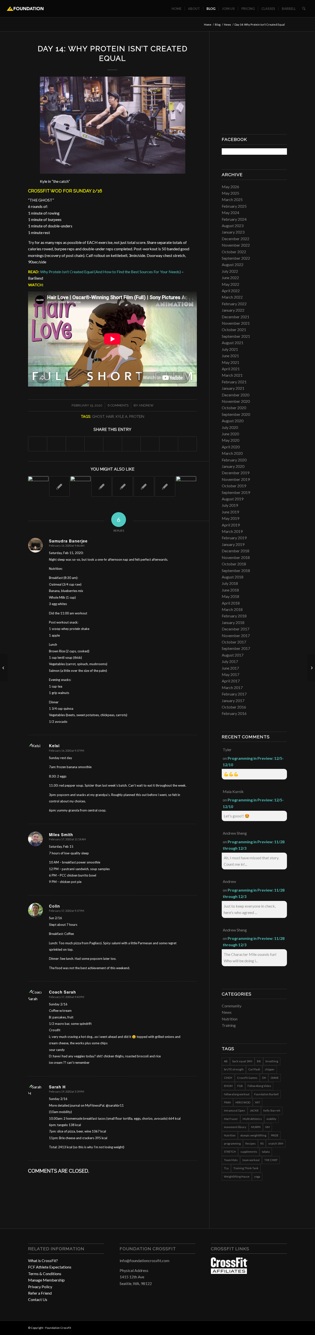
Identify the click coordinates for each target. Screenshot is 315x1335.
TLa (226, 1168)
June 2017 (230, 668)
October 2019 (234, 485)
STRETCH (230, 1151)
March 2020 (232, 453)
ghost (98, 416)
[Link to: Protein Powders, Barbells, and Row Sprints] (186, 486)
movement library (235, 1127)
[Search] (304, 8)
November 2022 (236, 245)
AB (226, 1061)
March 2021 (232, 375)
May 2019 (230, 518)
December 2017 (235, 628)
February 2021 (234, 381)
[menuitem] (176, 8)
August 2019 (232, 498)
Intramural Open (234, 1110)
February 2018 (234, 615)
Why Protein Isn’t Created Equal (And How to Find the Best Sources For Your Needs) (110, 271)
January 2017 (233, 700)
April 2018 (231, 603)
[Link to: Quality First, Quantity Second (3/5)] (80, 486)
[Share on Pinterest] (94, 444)
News (227, 1012)
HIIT (257, 1102)
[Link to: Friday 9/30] (165, 486)
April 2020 (231, 446)
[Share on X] (56, 444)
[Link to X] (283, 1327)
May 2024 (230, 212)
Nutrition (229, 1018)
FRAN (227, 1102)
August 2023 (232, 225)
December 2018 (235, 550)
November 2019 (236, 479)
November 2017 (236, 635)
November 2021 (236, 323)
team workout (251, 1160)
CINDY (228, 1077)
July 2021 (230, 349)
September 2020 (236, 414)
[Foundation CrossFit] (25, 8)
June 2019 (230, 511)
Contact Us (37, 1299)
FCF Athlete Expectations (49, 1267)
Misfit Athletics (252, 1118)
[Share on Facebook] (37, 444)
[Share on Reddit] (168, 444)
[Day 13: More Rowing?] (4, 667)
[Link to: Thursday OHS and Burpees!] (101, 486)
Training (229, 1025)
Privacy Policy (40, 1286)
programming (232, 1143)
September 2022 (236, 258)
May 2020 (230, 440)
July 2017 (230, 661)
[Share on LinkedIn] (112, 444)
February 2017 (234, 694)
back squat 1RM (242, 1061)
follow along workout (237, 1094)
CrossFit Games (247, 1077)
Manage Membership (46, 1280)
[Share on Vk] (150, 444)
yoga (257, 1176)
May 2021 (230, 362)
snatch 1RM (275, 1143)
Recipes (250, 1143)
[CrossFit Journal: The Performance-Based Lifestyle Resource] (229, 1272)
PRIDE (274, 1135)
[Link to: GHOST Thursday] (122, 486)
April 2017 (231, 680)
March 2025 (232, 199)
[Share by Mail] (187, 444)
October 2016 (234, 707)
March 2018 (232, 609)
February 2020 (234, 459)
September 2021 (236, 336)
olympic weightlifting (253, 1135)
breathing (272, 1061)
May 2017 (230, 674)
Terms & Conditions (44, 1273)
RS (262, 1143)
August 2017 (232, 655)
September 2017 (236, 648)
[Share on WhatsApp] (75, 444)
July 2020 (230, 427)
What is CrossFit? (43, 1260)
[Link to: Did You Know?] (59, 486)
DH (264, 1077)
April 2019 (231, 525)
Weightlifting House (237, 1176)
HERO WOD (243, 1102)
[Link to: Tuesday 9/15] (144, 486)
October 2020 (234, 407)
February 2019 (234, 537)
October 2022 (234, 251)
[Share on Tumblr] (131, 444)
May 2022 (230, 284)
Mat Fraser (231, 1118)
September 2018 (236, 570)
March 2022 (232, 297)
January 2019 (233, 544)
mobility (271, 1118)
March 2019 (232, 531)
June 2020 (230, 433)
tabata (266, 1151)
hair (110, 416)
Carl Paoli (254, 1069)
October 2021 (234, 329)
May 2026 (230, 186)
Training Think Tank (245, 1168)
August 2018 (232, 577)
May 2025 (230, 193)
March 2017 (232, 687)
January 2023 (233, 232)
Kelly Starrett (271, 1110)
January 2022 (233, 310)
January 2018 (233, 622)
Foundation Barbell (266, 1094)
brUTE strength (234, 1069)
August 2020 (232, 420)
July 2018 (230, 583)
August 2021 (232, 342)
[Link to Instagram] (276, 1327)
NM (267, 1127)
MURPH (256, 1127)
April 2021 (231, 368)
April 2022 (231, 290)
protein (136, 416)
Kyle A (121, 416)
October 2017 (234, 642)
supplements (248, 1151)
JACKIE (254, 1110)
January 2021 (233, 388)
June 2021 (230, 355)
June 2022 (230, 277)
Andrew (146, 405)
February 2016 (234, 713)
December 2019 (235, 472)
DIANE (275, 1077)
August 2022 (232, 264)
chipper (270, 1069)
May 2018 (230, 596)
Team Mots (231, 1160)
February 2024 (234, 219)
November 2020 (236, 401)
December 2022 (235, 238)
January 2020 (233, 466)
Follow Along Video (259, 1085)
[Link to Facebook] (268, 1327)
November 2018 (236, 557)
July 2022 (230, 271)
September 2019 (236, 492)
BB (259, 1061)
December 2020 (235, 394)
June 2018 (230, 590)
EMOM (228, 1085)
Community (231, 1005)
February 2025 (234, 206)
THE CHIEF (271, 1160)
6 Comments (118, 405)
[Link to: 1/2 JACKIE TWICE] (38, 486)
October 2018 (234, 563)
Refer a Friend (40, 1293)
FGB (240, 1085)
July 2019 (230, 505)
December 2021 (235, 316)
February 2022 (234, 303)
